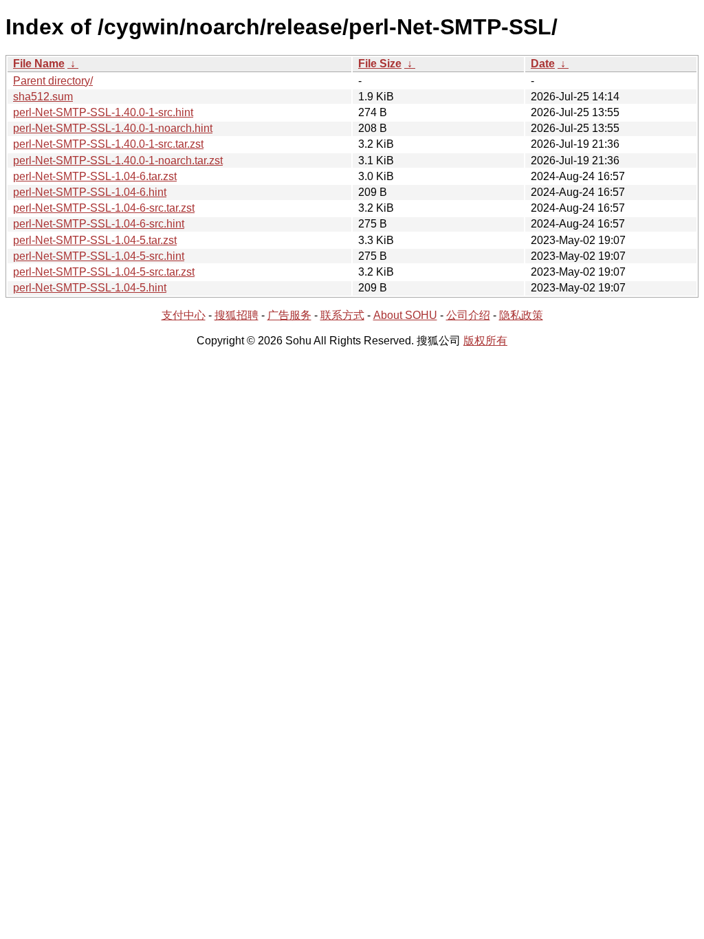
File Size (380, 63)
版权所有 (485, 340)
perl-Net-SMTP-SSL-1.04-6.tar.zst (95, 176)
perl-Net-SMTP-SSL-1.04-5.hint (89, 288)
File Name (39, 63)
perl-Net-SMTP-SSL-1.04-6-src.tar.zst (104, 208)
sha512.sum (43, 96)
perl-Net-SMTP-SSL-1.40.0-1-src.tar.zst (108, 144)
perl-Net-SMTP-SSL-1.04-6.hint (89, 192)
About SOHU (405, 315)
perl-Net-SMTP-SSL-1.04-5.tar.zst (95, 240)
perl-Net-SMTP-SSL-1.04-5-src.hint (98, 256)
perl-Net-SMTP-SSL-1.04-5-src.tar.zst (104, 272)
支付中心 (184, 315)
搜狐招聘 (236, 315)
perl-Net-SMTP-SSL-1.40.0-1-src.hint (103, 112)
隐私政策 (521, 315)
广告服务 (289, 315)
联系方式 (342, 315)
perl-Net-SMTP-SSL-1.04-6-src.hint (98, 224)
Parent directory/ (53, 81)
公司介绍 (468, 315)
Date (543, 63)
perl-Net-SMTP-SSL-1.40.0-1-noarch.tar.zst (118, 160)
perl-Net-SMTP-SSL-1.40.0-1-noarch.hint (112, 128)
